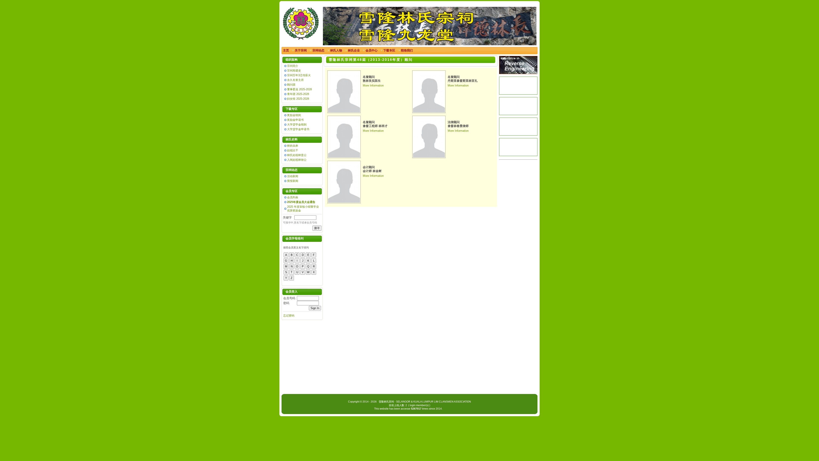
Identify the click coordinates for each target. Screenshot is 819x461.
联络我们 (407, 50)
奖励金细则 (294, 115)
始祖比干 (292, 150)
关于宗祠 (301, 50)
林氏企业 (354, 50)
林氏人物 (336, 50)
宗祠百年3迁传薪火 (299, 75)
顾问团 (291, 84)
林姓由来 (292, 145)
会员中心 (372, 50)
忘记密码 (288, 315)
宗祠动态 (318, 50)
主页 (286, 50)
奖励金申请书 (295, 119)
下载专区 (389, 50)
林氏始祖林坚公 (296, 155)
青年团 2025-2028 (298, 94)
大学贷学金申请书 (298, 129)
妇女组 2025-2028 (298, 98)
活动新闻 (292, 176)
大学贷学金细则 (296, 124)
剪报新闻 (292, 180)
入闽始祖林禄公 (296, 159)
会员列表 (292, 197)
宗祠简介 (292, 65)
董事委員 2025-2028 (299, 89)
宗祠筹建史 (294, 70)
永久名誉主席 (295, 80)
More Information (373, 85)
